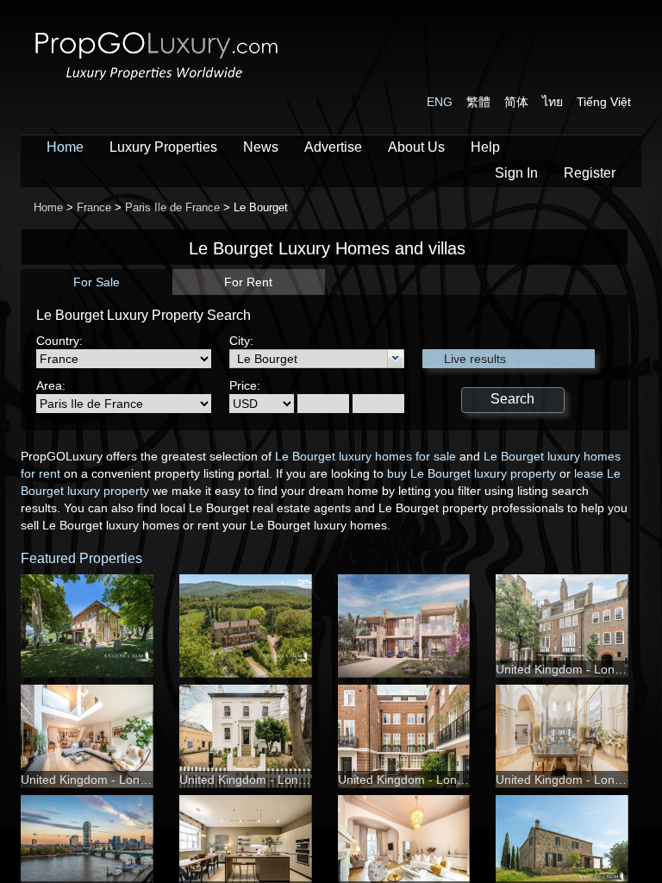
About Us (416, 147)
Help (485, 147)
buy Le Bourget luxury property (471, 473)
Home (65, 147)
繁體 (478, 102)
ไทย (552, 102)
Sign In (516, 173)
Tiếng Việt (604, 102)
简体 (516, 102)
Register (589, 173)
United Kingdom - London (565, 669)
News (260, 147)
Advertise (333, 147)
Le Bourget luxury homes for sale (365, 456)
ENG (440, 102)
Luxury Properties (163, 147)
